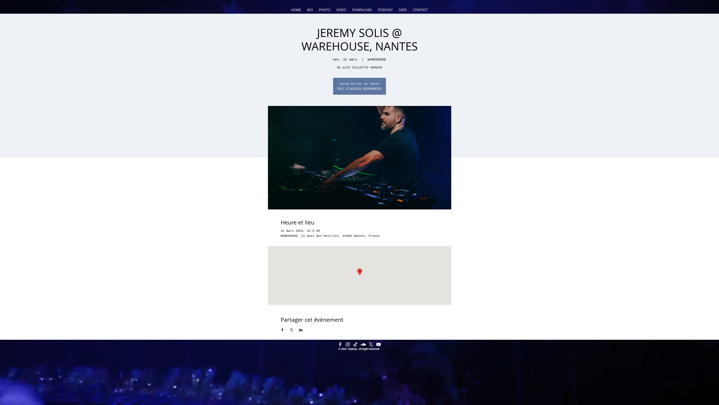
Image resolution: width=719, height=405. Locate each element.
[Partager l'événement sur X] (291, 329)
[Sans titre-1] (371, 344)
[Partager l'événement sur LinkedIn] (301, 329)
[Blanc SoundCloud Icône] (363, 344)
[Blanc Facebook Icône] (340, 344)
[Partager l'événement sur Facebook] (282, 329)
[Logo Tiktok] (355, 344)
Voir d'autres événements (359, 88)
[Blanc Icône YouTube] (378, 344)
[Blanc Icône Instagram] (348, 344)
